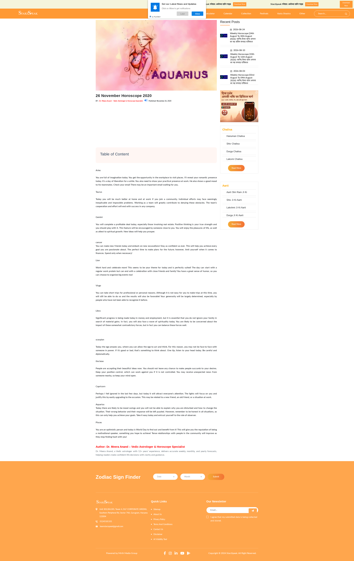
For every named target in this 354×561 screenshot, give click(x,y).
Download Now (224, 4)
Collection (246, 13)
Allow (197, 13)
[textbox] (165, 477)
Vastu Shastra (284, 13)
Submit (216, 477)
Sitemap (156, 509)
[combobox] (165, 477)
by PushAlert (156, 17)
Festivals (264, 13)
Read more (236, 168)
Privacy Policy (159, 519)
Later (182, 13)
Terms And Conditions (162, 524)
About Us (157, 514)
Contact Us (158, 529)
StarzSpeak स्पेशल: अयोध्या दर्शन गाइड (271, 4)
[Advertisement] (156, 122)
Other (302, 13)
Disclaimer (157, 534)
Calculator (210, 13)
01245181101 (106, 521)
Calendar (228, 13)
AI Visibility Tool (160, 539)
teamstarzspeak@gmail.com (111, 526)
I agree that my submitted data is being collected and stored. (233, 519)
